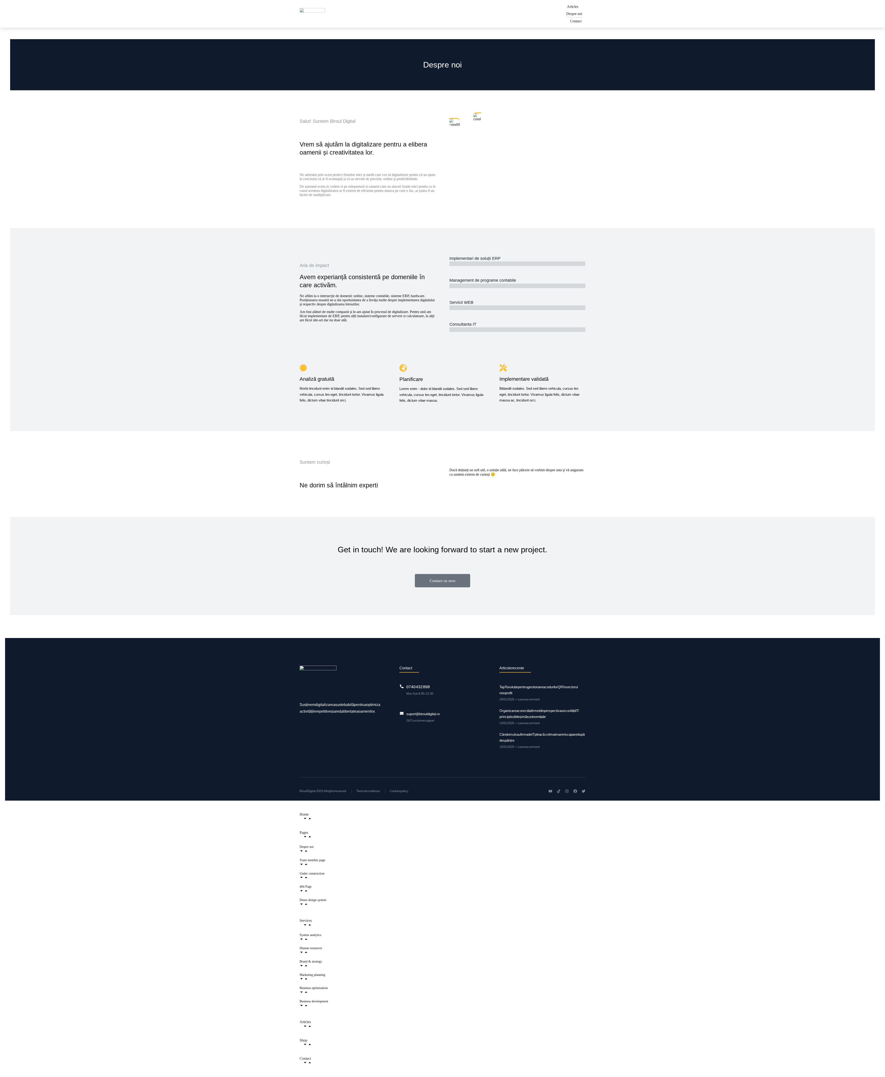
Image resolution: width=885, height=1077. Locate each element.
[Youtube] (550, 791)
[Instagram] (567, 791)
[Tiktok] (558, 791)
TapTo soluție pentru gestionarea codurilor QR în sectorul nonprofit (538, 690)
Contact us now (443, 580)
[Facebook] (575, 791)
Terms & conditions (368, 791)
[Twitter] (583, 791)
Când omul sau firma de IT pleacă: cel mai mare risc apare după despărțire (542, 737)
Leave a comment (529, 699)
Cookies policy (399, 791)
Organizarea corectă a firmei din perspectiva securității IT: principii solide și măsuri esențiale (539, 714)
